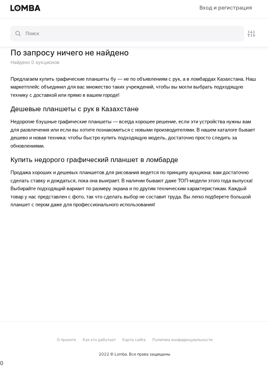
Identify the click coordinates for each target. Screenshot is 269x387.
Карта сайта (134, 339)
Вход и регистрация (225, 8)
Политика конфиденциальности (182, 339)
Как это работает (99, 339)
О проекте (66, 339)
